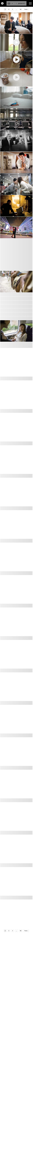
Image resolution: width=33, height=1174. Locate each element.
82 (20, 9)
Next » (26, 9)
